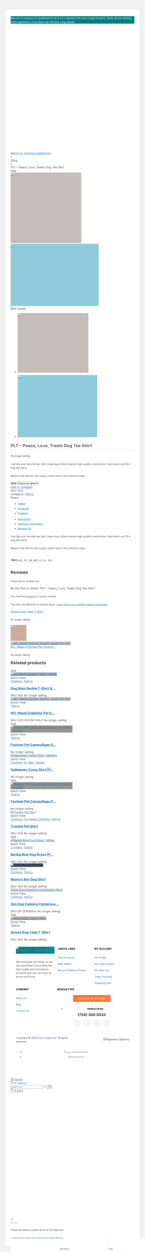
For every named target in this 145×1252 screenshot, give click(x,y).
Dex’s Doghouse (47, 1037)
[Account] (61, 1242)
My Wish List (101, 970)
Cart (110, 1248)
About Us (21, 998)
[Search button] (49, 1087)
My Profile (100, 957)
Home (47, 153)
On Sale (29, 762)
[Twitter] (87, 1023)
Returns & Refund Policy (72, 970)
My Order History (104, 963)
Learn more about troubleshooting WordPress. (37, 1237)
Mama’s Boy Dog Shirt (28, 879)
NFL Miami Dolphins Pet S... (33, 713)
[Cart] (110, 1242)
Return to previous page (27, 153)
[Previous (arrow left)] (12, 1222)
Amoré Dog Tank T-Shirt (27, 611)
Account (64, 1248)
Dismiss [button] (79, 21)
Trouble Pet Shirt (24, 826)
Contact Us (22, 1010)
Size (14, 483)
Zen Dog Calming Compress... (35, 904)
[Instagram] (97, 1023)
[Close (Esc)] (12, 1219)
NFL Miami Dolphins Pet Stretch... (33, 647)
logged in (31, 596)
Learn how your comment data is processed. (82, 604)
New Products (66, 957)
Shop (14, 160)
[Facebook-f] (77, 1023)
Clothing (16, 681)
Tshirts (29, 494)
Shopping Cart (102, 982)
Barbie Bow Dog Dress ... (32, 854)
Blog (18, 1004)
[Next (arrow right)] (15, 1222)
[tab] (24, 519)
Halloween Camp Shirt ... (32, 770)
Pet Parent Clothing (37, 819)
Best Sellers (64, 963)
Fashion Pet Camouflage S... (33, 745)
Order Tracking (103, 976)
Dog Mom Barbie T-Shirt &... (33, 688)
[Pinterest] (107, 1023)
